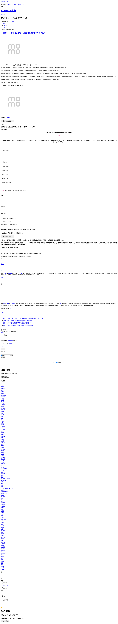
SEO (2, 498)
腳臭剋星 (3, 388)
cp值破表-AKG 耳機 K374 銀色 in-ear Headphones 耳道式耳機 (17, 320)
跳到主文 (3, 14)
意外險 (2, 467)
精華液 (2, 556)
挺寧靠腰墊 (3, 480)
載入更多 (3, 349)
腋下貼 (2, 401)
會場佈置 (3, 504)
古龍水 (2, 561)
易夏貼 (2, 400)
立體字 (2, 514)
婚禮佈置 (3, 502)
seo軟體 (2, 495)
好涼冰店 (3, 396)
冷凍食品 (3, 426)
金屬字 (2, 517)
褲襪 (2, 529)
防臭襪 (2, 393)
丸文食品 (14, 303)
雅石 (2, 475)
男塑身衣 (19, 273)
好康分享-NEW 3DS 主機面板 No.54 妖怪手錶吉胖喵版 (16, 323)
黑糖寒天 (3, 490)
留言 (12, 340)
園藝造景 (3, 472)
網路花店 (3, 501)
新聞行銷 (3, 553)
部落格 (5, 25)
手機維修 (3, 543)
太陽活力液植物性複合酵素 (7, 488)
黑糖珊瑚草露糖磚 (5, 491)
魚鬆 (2, 277)
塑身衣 (2, 264)
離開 (8, 621)
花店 (2, 499)
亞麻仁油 (3, 459)
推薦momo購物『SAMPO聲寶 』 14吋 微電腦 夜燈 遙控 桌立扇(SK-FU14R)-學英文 (23, 318)
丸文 (8, 303)
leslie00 (2, 332)
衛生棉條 (3, 547)
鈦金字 (2, 524)
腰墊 (2, 483)
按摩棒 (2, 538)
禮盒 (11, 308)
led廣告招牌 (3, 519)
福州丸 (2, 424)
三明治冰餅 (3, 395)
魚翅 (2, 427)
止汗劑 (2, 403)
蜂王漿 (2, 460)
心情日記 (12, 21)
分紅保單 (3, 470)
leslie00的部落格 (8, 10)
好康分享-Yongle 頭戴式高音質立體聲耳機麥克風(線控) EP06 (17, 322)
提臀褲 (2, 569)
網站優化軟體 (4, 493)
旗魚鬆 (60, 303)
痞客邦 (9, 340)
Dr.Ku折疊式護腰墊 (5, 478)
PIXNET (48, 605)
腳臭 (2, 390)
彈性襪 (2, 527)
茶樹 (2, 558)
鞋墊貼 (2, 406)
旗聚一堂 (3, 409)
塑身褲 (2, 566)
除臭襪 (2, 391)
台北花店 (3, 506)
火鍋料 (2, 423)
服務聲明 (72, 605)
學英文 (2, 312)
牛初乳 (2, 462)
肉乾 (2, 418)
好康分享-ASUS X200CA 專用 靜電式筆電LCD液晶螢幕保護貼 (18, 325)
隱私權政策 (66, 605)
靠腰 (2, 482)
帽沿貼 (2, 387)
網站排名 (3, 496)
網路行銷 (3, 550)
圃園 (2, 563)
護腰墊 (2, 485)
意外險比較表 (4, 468)
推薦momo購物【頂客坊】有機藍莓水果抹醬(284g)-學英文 (24, 33)
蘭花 (2, 477)
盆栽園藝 (3, 473)
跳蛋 (2, 540)
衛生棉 (2, 545)
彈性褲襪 (3, 530)
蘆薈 (2, 554)
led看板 (2, 525)
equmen (10, 273)
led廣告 (2, 522)
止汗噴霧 (3, 405)
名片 (4, 27)
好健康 (2, 455)
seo (1, 551)
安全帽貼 (3, 398)
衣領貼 (2, 385)
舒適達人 (3, 548)
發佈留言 (3, 357)
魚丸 (2, 419)
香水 (2, 559)
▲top (2, 346)
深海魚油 (3, 464)
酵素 (2, 465)
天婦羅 (2, 421)
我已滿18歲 (3, 621)
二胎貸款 (7, 117)
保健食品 (3, 457)
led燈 (2, 520)
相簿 (4, 23)
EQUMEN (3, 567)
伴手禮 (2, 414)
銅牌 (2, 516)
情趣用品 (3, 537)
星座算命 (11, 344)
